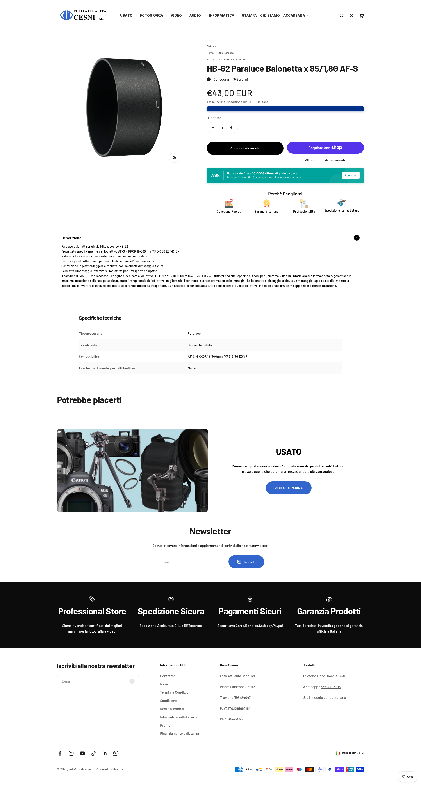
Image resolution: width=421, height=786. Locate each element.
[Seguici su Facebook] (60, 753)
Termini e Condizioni (175, 692)
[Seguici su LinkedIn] (105, 753)
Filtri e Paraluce (225, 52)
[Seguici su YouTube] (82, 753)
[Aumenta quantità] (231, 127)
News (164, 684)
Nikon (211, 46)
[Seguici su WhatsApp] (116, 753)
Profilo (165, 725)
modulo (317, 697)
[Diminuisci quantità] (213, 127)
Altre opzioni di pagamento (325, 160)
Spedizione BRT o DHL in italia (247, 102)
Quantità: (214, 118)
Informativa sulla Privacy (178, 717)
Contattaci (168, 676)
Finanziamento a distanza (179, 733)
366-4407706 (331, 687)
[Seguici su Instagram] (71, 753)
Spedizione (168, 700)
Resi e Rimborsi (172, 708)
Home (210, 52)
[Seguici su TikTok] (93, 753)
